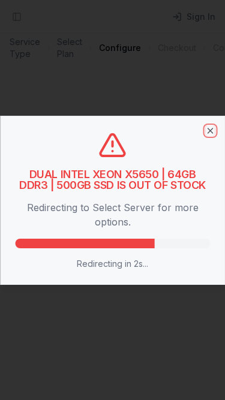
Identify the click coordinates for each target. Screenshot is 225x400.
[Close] (210, 131)
